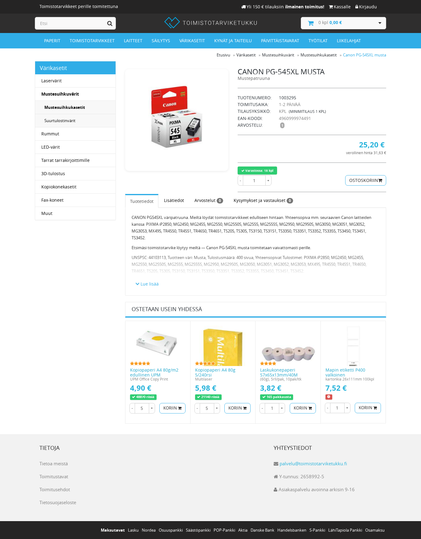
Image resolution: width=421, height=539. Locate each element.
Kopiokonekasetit (58, 187)
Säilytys (161, 40)
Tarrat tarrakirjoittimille (65, 160)
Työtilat (318, 40)
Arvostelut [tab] (207, 200)
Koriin (170, 408)
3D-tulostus (53, 173)
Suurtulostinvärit (60, 120)
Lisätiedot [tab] (174, 200)
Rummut (50, 134)
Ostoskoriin (363, 180)
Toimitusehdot (54, 489)
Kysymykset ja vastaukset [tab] (262, 200)
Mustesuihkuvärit (60, 94)
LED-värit (50, 147)
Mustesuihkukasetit (64, 107)
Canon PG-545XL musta (364, 55)
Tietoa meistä (53, 463)
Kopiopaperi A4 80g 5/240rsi (215, 372)
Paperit (52, 40)
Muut (46, 213)
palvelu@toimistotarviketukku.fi (313, 463)
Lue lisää (149, 284)
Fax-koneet (52, 200)
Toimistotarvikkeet (92, 40)
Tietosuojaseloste (57, 502)
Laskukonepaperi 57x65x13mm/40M (279, 372)
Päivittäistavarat (280, 40)
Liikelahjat (349, 40)
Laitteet (133, 40)
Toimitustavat (53, 476)
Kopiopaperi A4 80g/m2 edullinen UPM (154, 372)
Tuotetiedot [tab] (141, 201)
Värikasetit (192, 40)
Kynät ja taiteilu (233, 40)
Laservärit (51, 81)
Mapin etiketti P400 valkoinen (345, 372)
